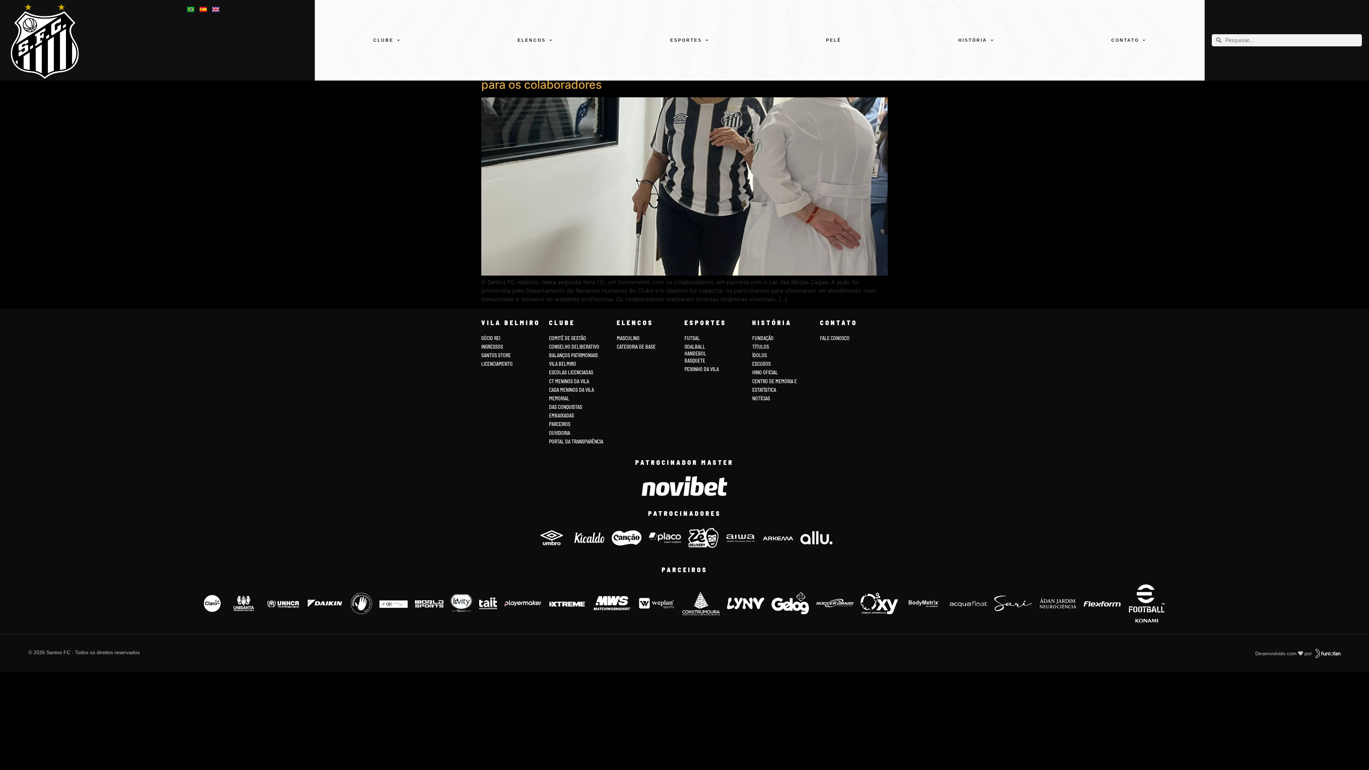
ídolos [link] (759, 355)
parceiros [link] (559, 424)
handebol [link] (695, 353)
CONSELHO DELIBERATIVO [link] (574, 347)
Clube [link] (383, 40)
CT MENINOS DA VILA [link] (569, 381)
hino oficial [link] (765, 372)
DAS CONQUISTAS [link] (565, 407)
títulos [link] (760, 347)
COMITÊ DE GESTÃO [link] (567, 338)
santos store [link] (496, 355)
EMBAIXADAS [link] (561, 415)
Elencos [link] (532, 40)
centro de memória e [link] (774, 381)
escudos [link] (761, 364)
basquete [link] (694, 361)
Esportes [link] (686, 40)
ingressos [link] (492, 347)
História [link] (972, 40)
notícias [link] (761, 398)
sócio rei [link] (490, 338)
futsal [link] (692, 338)
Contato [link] (1125, 40)
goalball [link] (694, 347)
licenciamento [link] (497, 364)
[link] (51, 41)
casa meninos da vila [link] (571, 390)
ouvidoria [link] (559, 433)
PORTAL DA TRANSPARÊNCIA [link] (576, 441)
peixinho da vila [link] (701, 369)
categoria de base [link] (637, 347)
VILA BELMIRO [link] (562, 364)
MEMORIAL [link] (559, 398)
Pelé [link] (833, 40)
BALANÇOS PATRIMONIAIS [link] (573, 355)
